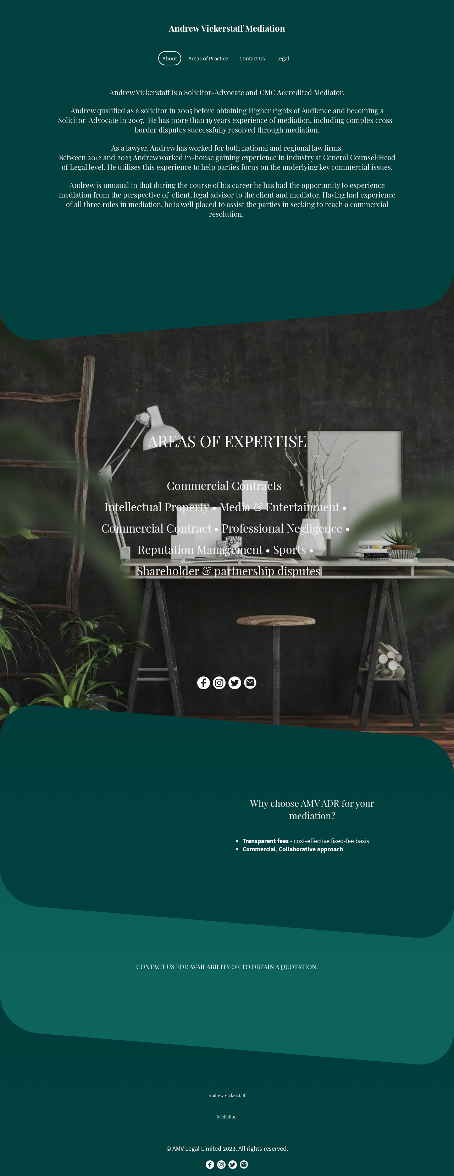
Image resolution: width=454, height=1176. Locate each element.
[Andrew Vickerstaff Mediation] (227, 42)
